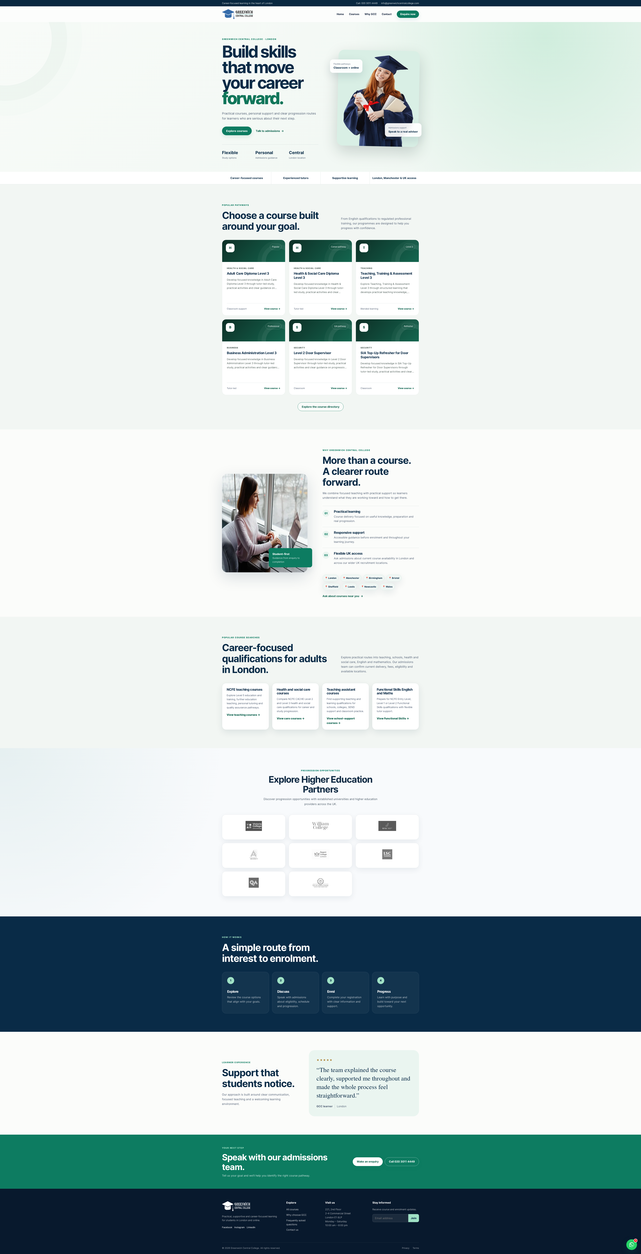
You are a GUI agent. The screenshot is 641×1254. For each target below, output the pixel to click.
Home (340, 14)
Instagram (239, 1227)
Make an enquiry (368, 1161)
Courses (354, 14)
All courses (292, 1209)
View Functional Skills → (393, 718)
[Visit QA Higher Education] (253, 883)
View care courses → (290, 718)
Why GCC (371, 14)
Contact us (292, 1229)
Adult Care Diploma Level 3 (248, 273)
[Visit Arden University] (253, 855)
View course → (272, 308)
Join (413, 1218)
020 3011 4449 (366, 3)
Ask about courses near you (343, 596)
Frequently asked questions (295, 1222)
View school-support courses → (341, 720)
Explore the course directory (320, 406)
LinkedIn (251, 1227)
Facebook (227, 1227)
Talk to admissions (270, 131)
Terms (416, 1248)
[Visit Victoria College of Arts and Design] (253, 827)
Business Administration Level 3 (252, 353)
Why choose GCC (296, 1214)
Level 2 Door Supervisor (312, 353)
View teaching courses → (243, 714)
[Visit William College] (320, 827)
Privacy (405, 1248)
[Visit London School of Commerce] (387, 855)
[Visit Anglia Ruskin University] (387, 827)
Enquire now (407, 14)
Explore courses (237, 131)
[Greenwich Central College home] (237, 14)
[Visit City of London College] (320, 883)
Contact (387, 14)
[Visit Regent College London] (320, 855)
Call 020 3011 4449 (402, 1161)
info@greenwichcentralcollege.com (400, 3)
